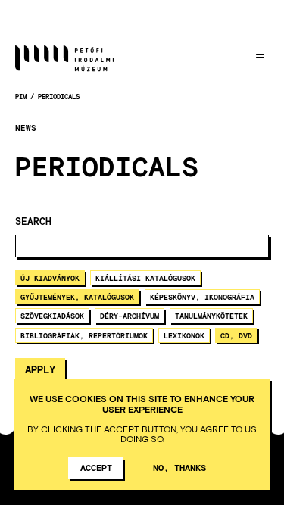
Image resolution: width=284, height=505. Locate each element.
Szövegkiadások (52, 315)
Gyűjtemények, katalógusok (77, 296)
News (25, 127)
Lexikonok (184, 335)
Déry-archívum (129, 315)
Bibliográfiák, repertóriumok (84, 335)
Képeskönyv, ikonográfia (202, 296)
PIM (21, 96)
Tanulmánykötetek (211, 315)
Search (33, 221)
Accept (96, 467)
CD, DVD (236, 335)
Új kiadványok (50, 277)
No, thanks (179, 467)
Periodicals (59, 96)
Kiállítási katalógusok (145, 277)
